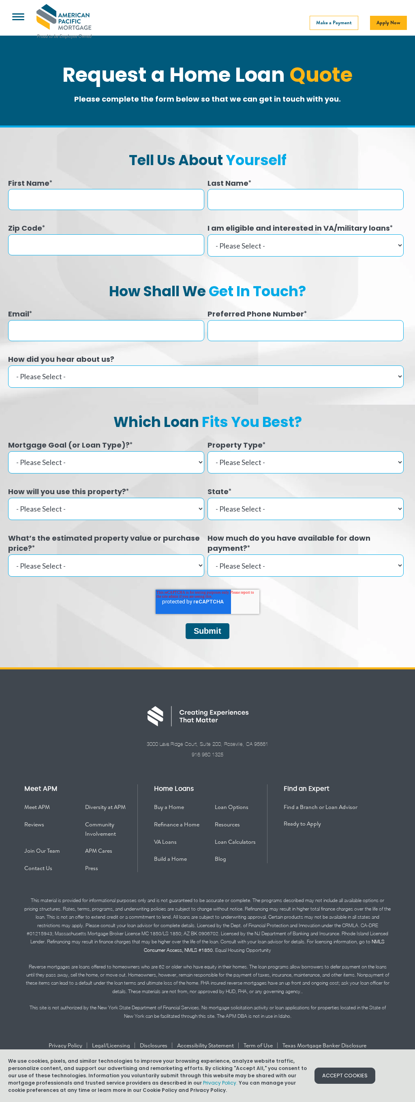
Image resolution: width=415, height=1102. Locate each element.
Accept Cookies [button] (345, 1075)
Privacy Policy (66, 1045)
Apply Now (388, 22)
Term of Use (259, 1045)
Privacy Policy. (220, 1082)
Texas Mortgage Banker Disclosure (324, 1045)
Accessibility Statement (206, 1045)
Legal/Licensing (111, 1045)
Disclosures (154, 1045)
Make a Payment (334, 22)
